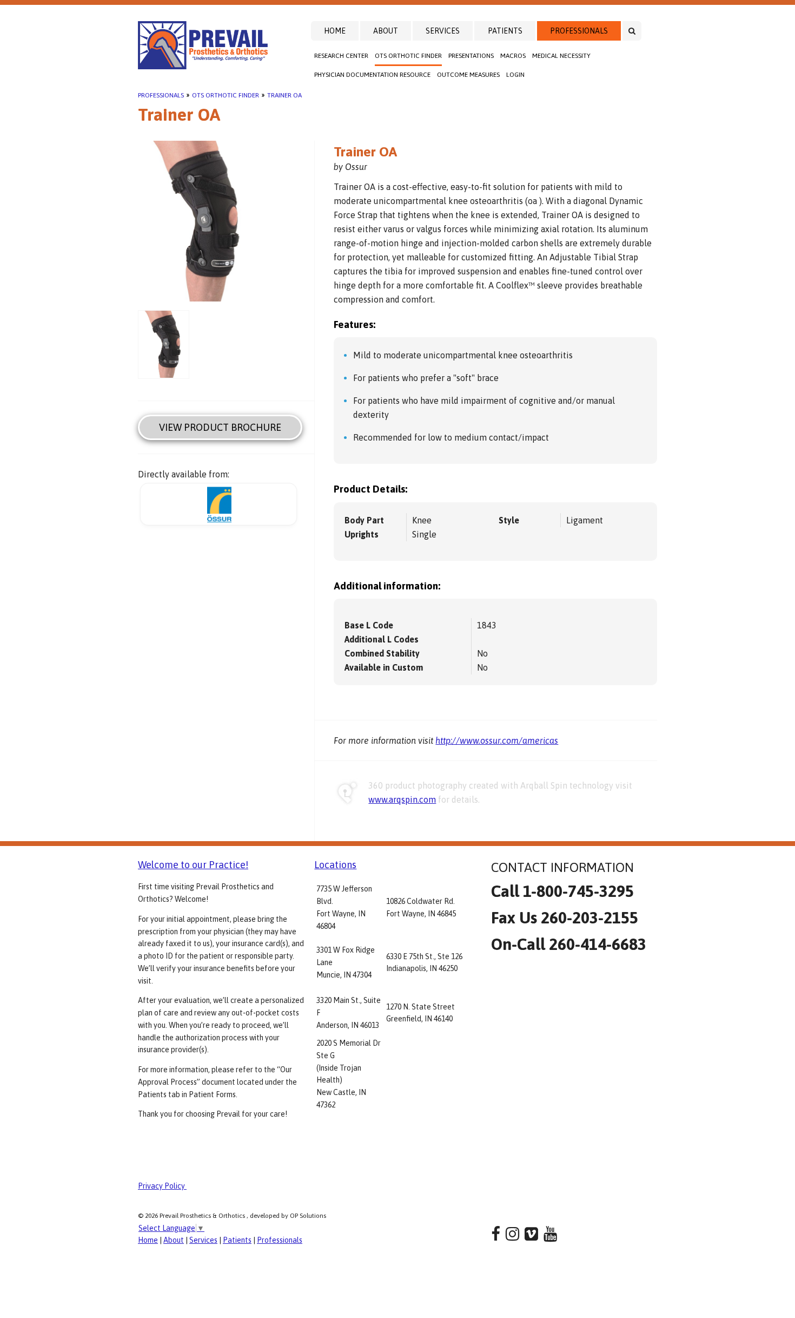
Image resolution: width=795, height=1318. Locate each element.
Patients (505, 31)
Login (515, 74)
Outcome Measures (468, 74)
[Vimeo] (531, 1234)
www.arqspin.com (402, 799)
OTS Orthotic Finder (408, 56)
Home (335, 31)
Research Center (341, 56)
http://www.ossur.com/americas (496, 740)
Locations (335, 864)
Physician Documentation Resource (372, 74)
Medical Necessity (561, 56)
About (385, 31)
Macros (513, 56)
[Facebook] (495, 1234)
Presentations (471, 56)
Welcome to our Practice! (193, 864)
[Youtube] (550, 1234)
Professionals (579, 31)
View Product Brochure (220, 427)
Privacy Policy (162, 1186)
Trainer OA (284, 95)
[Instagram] (512, 1234)
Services (443, 31)
